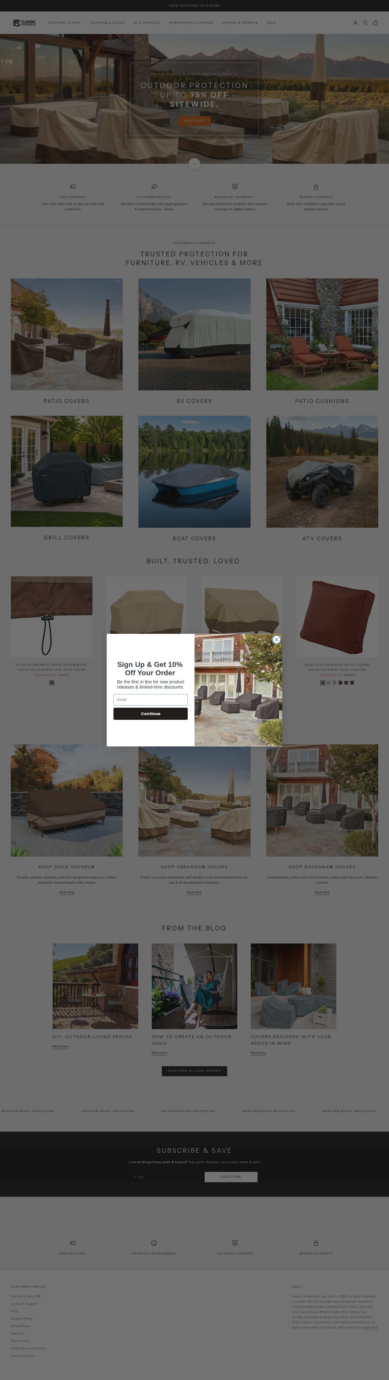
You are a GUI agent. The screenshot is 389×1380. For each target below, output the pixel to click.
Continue (151, 713)
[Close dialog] (276, 639)
